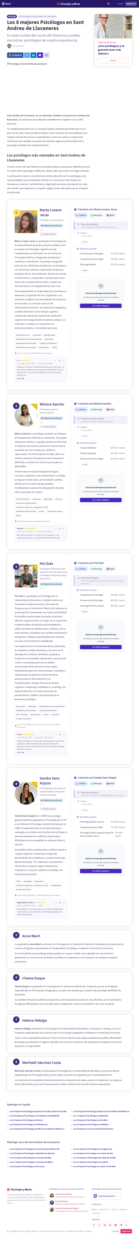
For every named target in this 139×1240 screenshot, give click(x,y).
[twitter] (27, 55)
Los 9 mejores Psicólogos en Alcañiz (90, 1120)
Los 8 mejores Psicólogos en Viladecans (29, 1124)
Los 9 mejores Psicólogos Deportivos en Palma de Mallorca (101, 1111)
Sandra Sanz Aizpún (50, 781)
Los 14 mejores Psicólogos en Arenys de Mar (30, 1157)
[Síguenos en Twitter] (99, 1225)
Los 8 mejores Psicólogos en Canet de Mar (93, 1153)
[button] (84, 242)
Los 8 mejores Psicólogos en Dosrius (27, 1166)
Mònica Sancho (52, 404)
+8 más (84, 611)
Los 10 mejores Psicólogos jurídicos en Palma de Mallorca (37, 1128)
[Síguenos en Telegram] (121, 1225)
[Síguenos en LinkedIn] (105, 1225)
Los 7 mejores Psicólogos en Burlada (90, 1115)
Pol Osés (46, 563)
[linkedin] (34, 55)
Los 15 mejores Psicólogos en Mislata (91, 1124)
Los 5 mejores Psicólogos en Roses (26, 1120)
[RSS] (126, 1225)
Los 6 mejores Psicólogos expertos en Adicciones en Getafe (38, 1111)
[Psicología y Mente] (68, 3)
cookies (88, 1231)
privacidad (79, 1231)
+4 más (84, 270)
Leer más (20, 378)
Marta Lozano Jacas (50, 212)
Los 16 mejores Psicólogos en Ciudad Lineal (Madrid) (34, 1115)
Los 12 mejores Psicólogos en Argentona (92, 1149)
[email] (40, 55)
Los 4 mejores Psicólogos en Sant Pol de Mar (94, 1166)
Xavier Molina (18, 46)
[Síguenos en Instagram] (110, 1225)
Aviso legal (69, 1231)
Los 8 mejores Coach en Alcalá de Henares (93, 1128)
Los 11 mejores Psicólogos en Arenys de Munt (31, 1162)
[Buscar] (108, 4)
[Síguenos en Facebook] (94, 1225)
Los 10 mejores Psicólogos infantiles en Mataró (32, 1153)
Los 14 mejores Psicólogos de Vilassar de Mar (94, 1157)
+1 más (84, 464)
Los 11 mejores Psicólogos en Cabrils (90, 1162)
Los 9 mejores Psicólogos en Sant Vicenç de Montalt (34, 1149)
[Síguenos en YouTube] (115, 1225)
